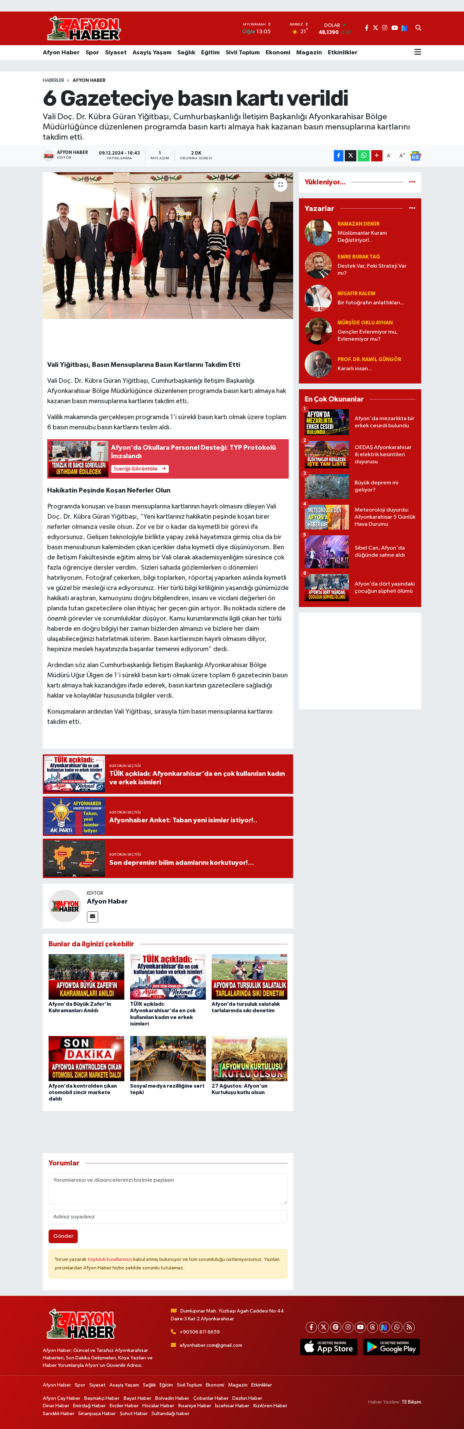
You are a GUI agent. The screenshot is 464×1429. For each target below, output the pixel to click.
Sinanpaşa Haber (97, 1413)
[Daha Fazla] (376, 155)
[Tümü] (412, 182)
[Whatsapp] (397, 1327)
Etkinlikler (343, 53)
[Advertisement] (360, 661)
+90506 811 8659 (200, 1332)
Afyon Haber (61, 53)
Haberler (53, 80)
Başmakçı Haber (102, 1398)
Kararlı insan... (355, 369)
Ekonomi (278, 53)
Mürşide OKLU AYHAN (365, 322)
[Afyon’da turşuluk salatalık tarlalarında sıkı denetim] (249, 977)
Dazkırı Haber (247, 1398)
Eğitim (210, 53)
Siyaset (116, 53)
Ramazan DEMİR (358, 224)
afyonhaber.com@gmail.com (211, 1345)
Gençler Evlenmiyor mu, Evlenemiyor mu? (368, 335)
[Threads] (372, 1327)
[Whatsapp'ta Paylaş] (364, 155)
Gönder (63, 1236)
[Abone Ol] (415, 156)
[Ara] (418, 28)
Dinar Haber (56, 1405)
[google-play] (391, 1347)
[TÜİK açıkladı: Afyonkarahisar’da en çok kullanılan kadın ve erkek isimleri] (168, 977)
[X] (323, 1327)
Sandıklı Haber (58, 1413)
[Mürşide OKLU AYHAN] (318, 331)
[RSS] (409, 1327)
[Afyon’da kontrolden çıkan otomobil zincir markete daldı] (86, 1058)
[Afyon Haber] (65, 906)
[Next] (384, 1327)
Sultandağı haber (170, 1413)
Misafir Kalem (356, 293)
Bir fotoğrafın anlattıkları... (371, 303)
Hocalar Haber (158, 1405)
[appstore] (329, 1347)
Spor (92, 53)
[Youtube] (360, 1327)
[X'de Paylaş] (350, 155)
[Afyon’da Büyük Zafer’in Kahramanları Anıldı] (86, 977)
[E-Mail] (92, 917)
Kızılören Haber (270, 1405)
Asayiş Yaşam (152, 53)
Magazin (309, 53)
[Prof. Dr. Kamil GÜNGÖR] (318, 364)
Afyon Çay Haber (62, 1398)
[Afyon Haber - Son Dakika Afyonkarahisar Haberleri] (84, 28)
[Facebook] (311, 1327)
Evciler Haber (124, 1405)
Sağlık (186, 53)
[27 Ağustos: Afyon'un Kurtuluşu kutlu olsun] (249, 1058)
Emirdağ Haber (89, 1405)
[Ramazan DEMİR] (318, 232)
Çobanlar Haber (211, 1398)
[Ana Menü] (417, 52)
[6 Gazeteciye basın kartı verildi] (168, 245)
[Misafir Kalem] (318, 298)
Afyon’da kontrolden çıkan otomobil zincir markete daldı (83, 1092)
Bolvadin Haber (172, 1398)
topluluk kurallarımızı (110, 1259)
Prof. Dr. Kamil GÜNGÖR (369, 359)
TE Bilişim (411, 1402)
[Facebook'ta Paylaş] (338, 155)
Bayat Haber (137, 1398)
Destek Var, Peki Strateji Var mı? (372, 269)
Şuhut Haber (134, 1413)
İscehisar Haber (232, 1405)
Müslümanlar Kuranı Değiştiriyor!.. (362, 236)
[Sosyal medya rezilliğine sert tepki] (168, 1058)
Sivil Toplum (243, 53)
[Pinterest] (335, 1327)
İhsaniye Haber (194, 1405)
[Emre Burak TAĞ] (318, 265)
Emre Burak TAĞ (359, 257)
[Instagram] (348, 1327)
